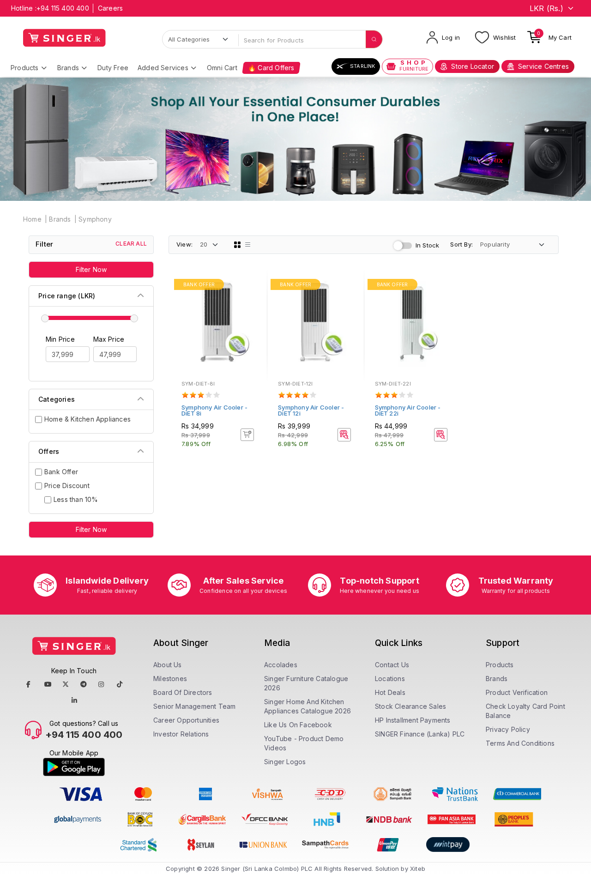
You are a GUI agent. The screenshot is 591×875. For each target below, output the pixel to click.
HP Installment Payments (413, 720)
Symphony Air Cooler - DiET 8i (214, 410)
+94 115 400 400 (62, 8)
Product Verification (517, 692)
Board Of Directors (182, 692)
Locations (390, 678)
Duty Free (112, 68)
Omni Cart (222, 68)
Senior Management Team (194, 706)
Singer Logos (285, 762)
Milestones (170, 678)
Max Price (109, 339)
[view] (253, 311)
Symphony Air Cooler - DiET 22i (408, 410)
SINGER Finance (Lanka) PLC (419, 734)
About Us (167, 665)
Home (32, 219)
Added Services (163, 68)
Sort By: (461, 244)
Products (25, 68)
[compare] (253, 298)
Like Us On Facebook (298, 725)
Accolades (280, 665)
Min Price (60, 339)
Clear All (131, 244)
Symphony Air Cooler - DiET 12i (311, 410)
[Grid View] (237, 244)
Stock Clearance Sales (410, 706)
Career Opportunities (186, 720)
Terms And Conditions (520, 743)
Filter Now (91, 269)
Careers (110, 8)
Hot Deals (390, 692)
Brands (68, 68)
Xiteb (417, 868)
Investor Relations (181, 734)
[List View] (247, 244)
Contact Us (392, 665)
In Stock (428, 245)
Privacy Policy (508, 729)
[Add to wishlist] (253, 286)
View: (184, 244)
